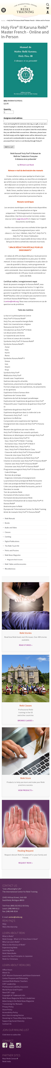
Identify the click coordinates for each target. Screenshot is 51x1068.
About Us (6, 972)
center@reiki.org (12, 301)
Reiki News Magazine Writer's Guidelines (18, 998)
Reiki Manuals (10, 518)
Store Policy (7, 1009)
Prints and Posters (12, 550)
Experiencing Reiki (9, 947)
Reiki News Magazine (13, 555)
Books (7, 523)
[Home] (25, 12)
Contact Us (6, 1024)
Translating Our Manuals (12, 1004)
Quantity (7, 109)
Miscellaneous (10, 569)
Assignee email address (13, 118)
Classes (8, 532)
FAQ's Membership (9, 927)
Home (3, 21)
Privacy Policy (8, 1006)
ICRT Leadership (9, 984)
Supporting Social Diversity (13, 1021)
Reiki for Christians (10, 959)
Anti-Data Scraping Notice (13, 1015)
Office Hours (7, 969)
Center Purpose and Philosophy (15, 978)
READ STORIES (25, 645)
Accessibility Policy (10, 1012)
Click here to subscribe (11, 1034)
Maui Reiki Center (10, 1058)
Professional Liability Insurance (15, 987)
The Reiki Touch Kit (12, 546)
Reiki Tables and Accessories (15, 564)
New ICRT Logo (8, 992)
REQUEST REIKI (25, 863)
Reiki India (6, 1061)
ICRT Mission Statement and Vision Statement (21, 975)
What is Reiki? (8, 936)
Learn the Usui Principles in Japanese (17, 956)
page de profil (22, 219)
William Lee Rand (27, 165)
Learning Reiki (8, 950)
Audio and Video (11, 527)
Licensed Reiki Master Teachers (15, 981)
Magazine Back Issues (15, 559)
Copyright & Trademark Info (13, 995)
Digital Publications (12, 541)
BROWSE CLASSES (25, 720)
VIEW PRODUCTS (25, 790)
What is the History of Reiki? (13, 944)
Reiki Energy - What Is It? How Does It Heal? (20, 939)
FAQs (4, 924)
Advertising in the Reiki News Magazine (18, 1001)
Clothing (8, 537)
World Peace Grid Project (12, 989)
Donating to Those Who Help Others (17, 1018)
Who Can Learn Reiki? (11, 942)
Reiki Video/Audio (9, 953)
